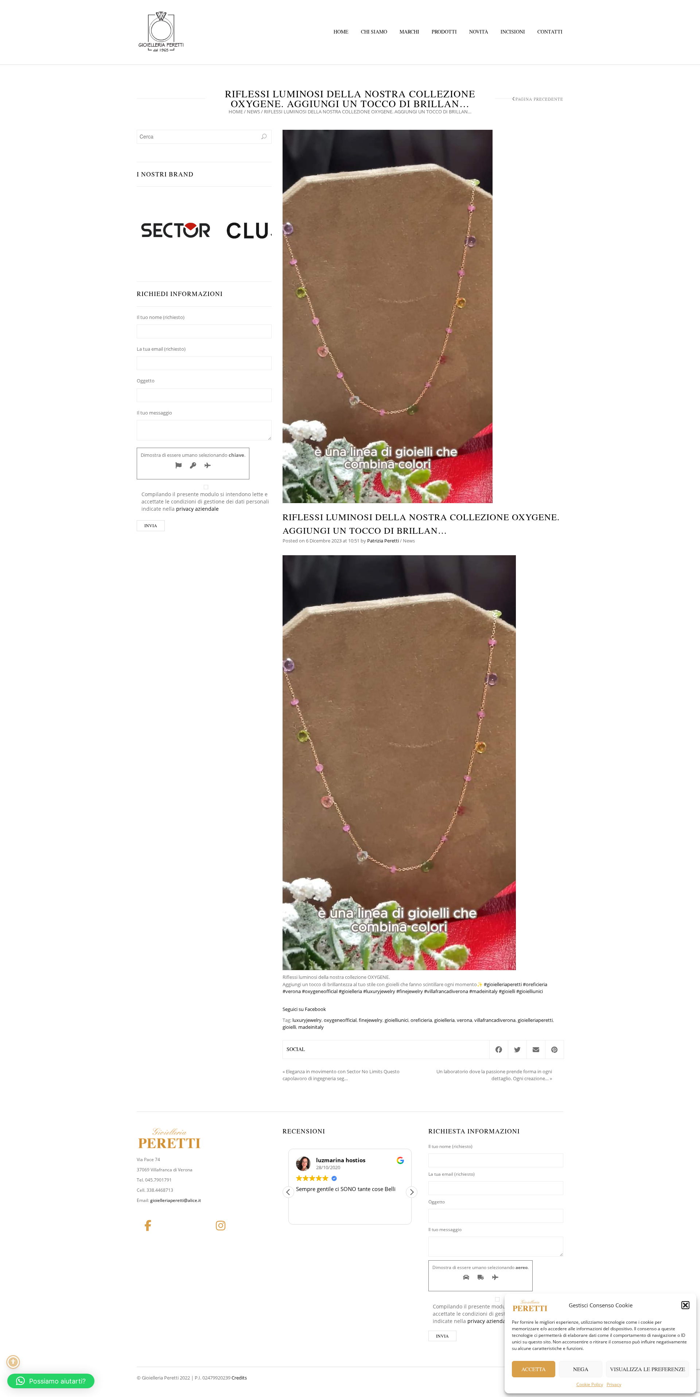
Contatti (550, 31)
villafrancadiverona (495, 1020)
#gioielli (507, 991)
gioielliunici (396, 1020)
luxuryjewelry (307, 1020)
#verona (292, 991)
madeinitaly (311, 1027)
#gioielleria (350, 991)
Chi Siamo (374, 31)
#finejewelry (409, 991)
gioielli (289, 1027)
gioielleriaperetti (535, 1020)
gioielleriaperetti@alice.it (175, 1200)
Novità (478, 31)
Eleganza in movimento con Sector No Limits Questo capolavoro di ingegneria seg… (341, 1075)
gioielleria (444, 1020)
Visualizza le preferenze (647, 1369)
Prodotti (444, 31)
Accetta (533, 1369)
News (253, 111)
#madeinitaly (483, 991)
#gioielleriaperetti (503, 984)
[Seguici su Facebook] (147, 1225)
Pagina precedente (539, 99)
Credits (239, 1377)
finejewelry (370, 1020)
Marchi (409, 31)
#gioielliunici (529, 991)
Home (341, 31)
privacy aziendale (197, 508)
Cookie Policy (589, 1384)
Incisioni (513, 31)
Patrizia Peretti (383, 540)
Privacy (614, 1384)
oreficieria (421, 1020)
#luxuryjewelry (379, 991)
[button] (685, 1305)
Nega (580, 1369)
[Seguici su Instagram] (220, 1225)
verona (464, 1020)
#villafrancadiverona (446, 991)
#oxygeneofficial (320, 991)
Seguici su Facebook (304, 1009)
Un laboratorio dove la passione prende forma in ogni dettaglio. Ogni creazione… (494, 1075)
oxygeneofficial (340, 1020)
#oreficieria (535, 984)
